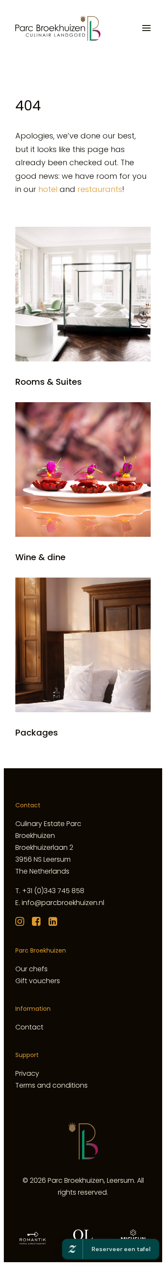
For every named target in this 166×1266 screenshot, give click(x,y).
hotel (47, 189)
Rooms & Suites (48, 382)
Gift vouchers (37, 981)
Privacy (27, 1073)
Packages (36, 733)
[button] (146, 28)
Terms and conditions (51, 1085)
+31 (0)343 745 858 (53, 891)
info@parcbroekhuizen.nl (63, 903)
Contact (29, 1027)
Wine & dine (40, 557)
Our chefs (31, 969)
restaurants (99, 189)
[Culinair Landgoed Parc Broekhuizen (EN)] (57, 28)
